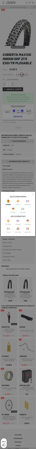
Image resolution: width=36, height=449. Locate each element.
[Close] (33, 194)
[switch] (3, 445)
